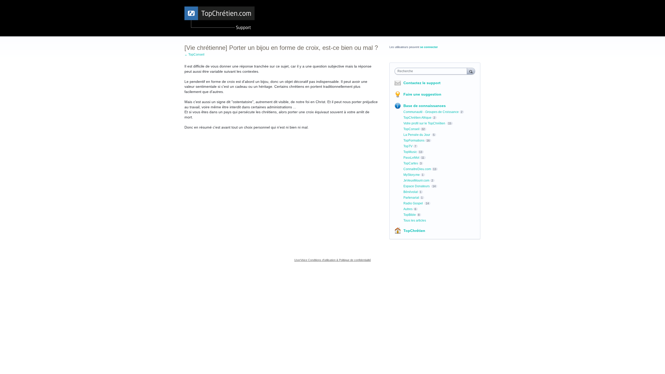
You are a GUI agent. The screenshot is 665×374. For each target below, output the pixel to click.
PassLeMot (411, 157)
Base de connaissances (424, 106)
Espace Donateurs (416, 186)
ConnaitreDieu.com (417, 169)
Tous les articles (414, 220)
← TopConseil (194, 54)
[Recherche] (471, 71)
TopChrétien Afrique (417, 117)
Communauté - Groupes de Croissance (431, 112)
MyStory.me (411, 175)
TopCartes (410, 163)
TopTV (408, 146)
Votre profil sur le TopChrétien (424, 123)
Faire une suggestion (422, 94)
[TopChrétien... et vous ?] (219, 18)
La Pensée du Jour (417, 135)
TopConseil (411, 129)
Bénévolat (410, 192)
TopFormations (413, 140)
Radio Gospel (413, 203)
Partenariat (411, 197)
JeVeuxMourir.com (416, 180)
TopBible (409, 215)
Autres (408, 209)
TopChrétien (414, 231)
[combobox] (432, 71)
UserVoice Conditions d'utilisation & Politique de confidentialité (332, 260)
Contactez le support (422, 83)
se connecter (429, 47)
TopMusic (410, 152)
